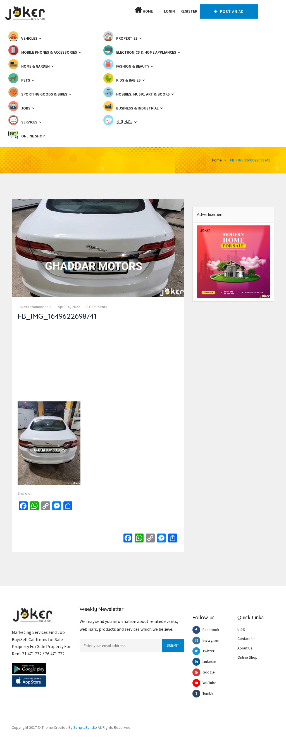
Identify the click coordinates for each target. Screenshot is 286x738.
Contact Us (246, 638)
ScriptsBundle (85, 727)
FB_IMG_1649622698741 (250, 160)
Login (169, 11)
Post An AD (231, 11)
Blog (241, 629)
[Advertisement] (98, 362)
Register (188, 11)
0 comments (96, 306)
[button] (158, 11)
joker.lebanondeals (34, 306)
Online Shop (247, 657)
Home (147, 11)
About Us (244, 648)
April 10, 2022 (69, 306)
